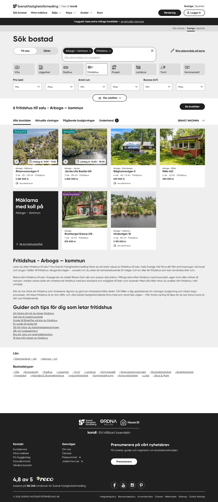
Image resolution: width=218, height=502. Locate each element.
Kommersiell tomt (103, 375)
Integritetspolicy (108, 496)
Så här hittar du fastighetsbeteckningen (36, 327)
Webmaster (171, 496)
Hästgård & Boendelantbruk (47, 375)
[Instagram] (132, 485)
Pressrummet (69, 457)
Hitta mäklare (39, 12)
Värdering (170, 12)
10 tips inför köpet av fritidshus (30, 337)
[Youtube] (123, 485)
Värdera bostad (22, 465)
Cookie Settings (197, 496)
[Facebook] (114, 485)
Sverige (189, 6)
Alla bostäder (22, 120)
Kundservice (20, 449)
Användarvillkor (145, 496)
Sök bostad (19, 12)
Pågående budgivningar (79, 120)
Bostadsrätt (31, 372)
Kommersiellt (108, 372)
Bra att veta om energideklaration (33, 334)
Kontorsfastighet (128, 375)
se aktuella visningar (132, 21)
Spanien (199, 6)
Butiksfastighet (185, 372)
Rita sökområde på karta (190, 50)
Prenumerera (124, 461)
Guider (84, 12)
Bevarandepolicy (127, 496)
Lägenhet (63, 372)
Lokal (146, 375)
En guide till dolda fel (25, 323)
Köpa (69, 12)
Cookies (159, 496)
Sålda (47, 50)
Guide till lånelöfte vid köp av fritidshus (35, 320)
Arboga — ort (49, 358)
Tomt (77, 372)
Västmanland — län (26, 358)
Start (100, 12)
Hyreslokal (20, 375)
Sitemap (183, 496)
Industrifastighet (78, 375)
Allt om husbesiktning (25, 330)
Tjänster (66, 453)
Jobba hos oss (70, 461)
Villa (17, 372)
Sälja (55, 12)
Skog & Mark (161, 375)
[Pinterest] (141, 485)
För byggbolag (21, 457)
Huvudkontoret (21, 461)
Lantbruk (90, 372)
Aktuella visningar (47, 120)
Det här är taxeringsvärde (28, 316)
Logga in (195, 12)
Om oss (66, 449)
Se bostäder (192, 106)
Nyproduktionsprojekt (133, 372)
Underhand (106, 120)
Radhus (48, 372)
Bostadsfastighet (161, 372)
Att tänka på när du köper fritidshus (33, 313)
